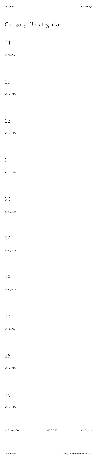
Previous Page (13, 430)
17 (7, 316)
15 (7, 394)
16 (7, 355)
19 (7, 238)
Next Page (86, 430)
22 (7, 120)
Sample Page (85, 6)
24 (7, 42)
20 (7, 199)
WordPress (10, 6)
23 (7, 81)
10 (56, 430)
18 (7, 277)
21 (7, 160)
